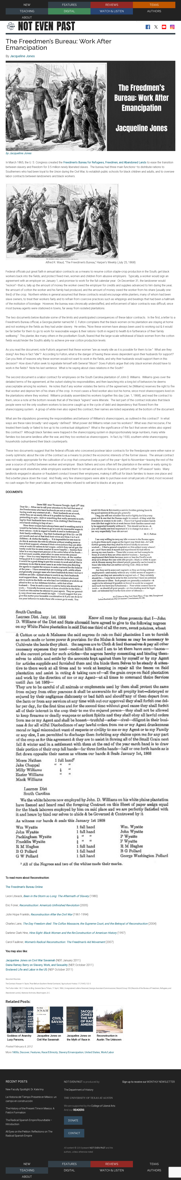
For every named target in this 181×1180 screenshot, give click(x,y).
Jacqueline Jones (22, 56)
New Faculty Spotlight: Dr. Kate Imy (25, 1089)
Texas (154, 1164)
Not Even (46, 26)
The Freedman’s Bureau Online (24, 887)
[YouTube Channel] (164, 27)
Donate (73, 1120)
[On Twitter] (156, 27)
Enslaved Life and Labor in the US (26, 969)
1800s (15, 1052)
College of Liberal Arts (103, 1105)
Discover (25, 1052)
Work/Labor (107, 1052)
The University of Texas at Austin (88, 1097)
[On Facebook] (148, 27)
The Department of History (78, 1089)
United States (92, 1052)
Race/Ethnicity (50, 1052)
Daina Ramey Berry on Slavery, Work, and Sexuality (37, 965)
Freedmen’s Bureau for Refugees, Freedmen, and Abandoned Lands (104, 162)
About (27, 1176)
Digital (69, 1170)
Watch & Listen (112, 1170)
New (27, 1164)
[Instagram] (172, 27)
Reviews (111, 1164)
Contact (74, 1133)
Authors (154, 1170)
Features (35, 1052)
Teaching (27, 1170)
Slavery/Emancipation (71, 1052)
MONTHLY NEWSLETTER (161, 1081)
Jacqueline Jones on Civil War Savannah (30, 960)
